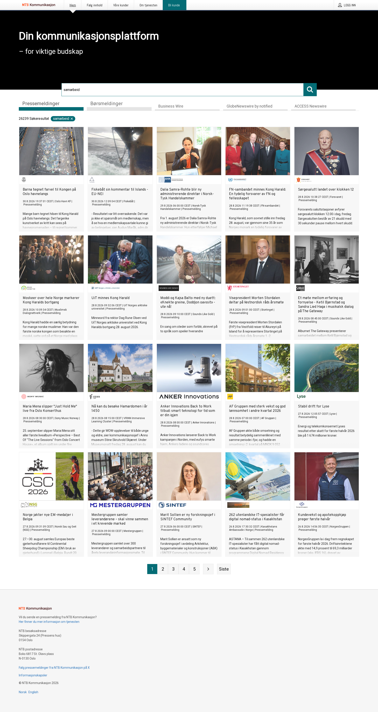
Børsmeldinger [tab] (106, 103)
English (33, 692)
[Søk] (310, 89)
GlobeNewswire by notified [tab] (249, 106)
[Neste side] (208, 569)
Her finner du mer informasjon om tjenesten (49, 621)
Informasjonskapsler (33, 675)
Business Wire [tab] (170, 106)
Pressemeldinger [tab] (41, 103)
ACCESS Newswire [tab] (311, 106)
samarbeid (61, 119)
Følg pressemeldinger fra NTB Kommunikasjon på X (54, 667)
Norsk (23, 692)
